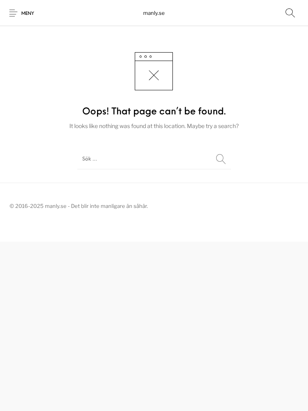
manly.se (154, 13)
